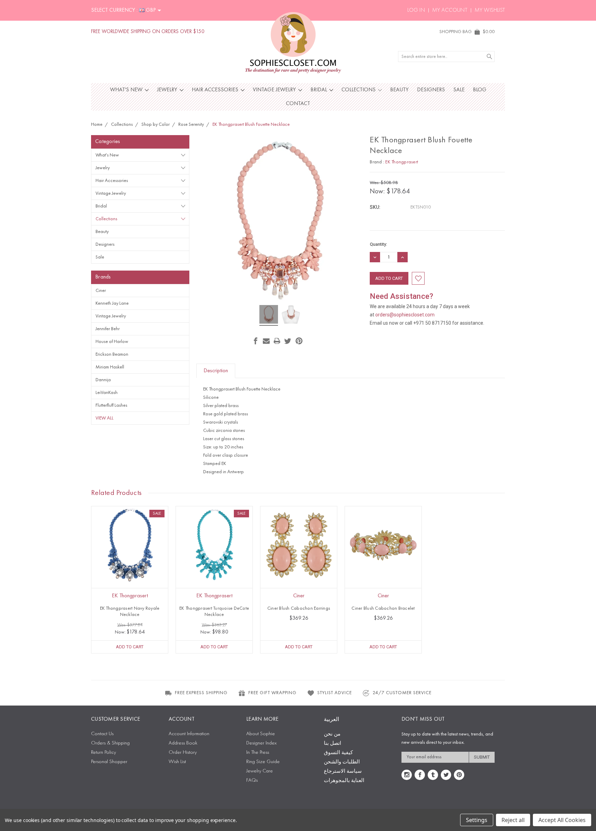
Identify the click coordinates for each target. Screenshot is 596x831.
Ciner (101, 290)
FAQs (252, 780)
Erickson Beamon (112, 354)
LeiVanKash (107, 392)
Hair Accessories (216, 90)
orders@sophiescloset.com (405, 314)
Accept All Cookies (562, 820)
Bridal (319, 90)
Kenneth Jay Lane (112, 303)
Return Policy (103, 752)
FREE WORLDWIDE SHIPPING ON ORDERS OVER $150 (148, 31)
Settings (476, 820)
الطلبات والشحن (342, 762)
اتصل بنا (332, 743)
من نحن (332, 734)
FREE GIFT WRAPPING (272, 692)
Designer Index (261, 743)
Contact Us (102, 734)
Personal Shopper (109, 761)
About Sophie (260, 734)
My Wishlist (490, 10)
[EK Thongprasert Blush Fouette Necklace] (268, 315)
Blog (479, 90)
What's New (127, 90)
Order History (183, 752)
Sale (459, 90)
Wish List (177, 761)
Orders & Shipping (110, 743)
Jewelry (168, 90)
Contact (298, 104)
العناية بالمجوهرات (344, 780)
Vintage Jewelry (275, 90)
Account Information (189, 734)
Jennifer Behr (108, 328)
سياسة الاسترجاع (343, 771)
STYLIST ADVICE (334, 692)
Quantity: (378, 244)
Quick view (130, 560)
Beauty (399, 90)
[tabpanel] (130, 579)
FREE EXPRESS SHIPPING (201, 692)
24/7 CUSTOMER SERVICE (401, 692)
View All (104, 418)
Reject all (513, 820)
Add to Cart (129, 646)
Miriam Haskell (110, 367)
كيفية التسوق (338, 753)
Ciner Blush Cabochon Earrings (298, 608)
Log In (416, 10)
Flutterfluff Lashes (111, 405)
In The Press (257, 752)
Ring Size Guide (263, 761)
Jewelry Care (259, 771)
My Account (449, 10)
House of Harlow (112, 341)
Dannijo (103, 379)
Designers (431, 90)
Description (215, 371)
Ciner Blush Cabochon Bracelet (383, 608)
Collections (359, 90)
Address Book (183, 743)
